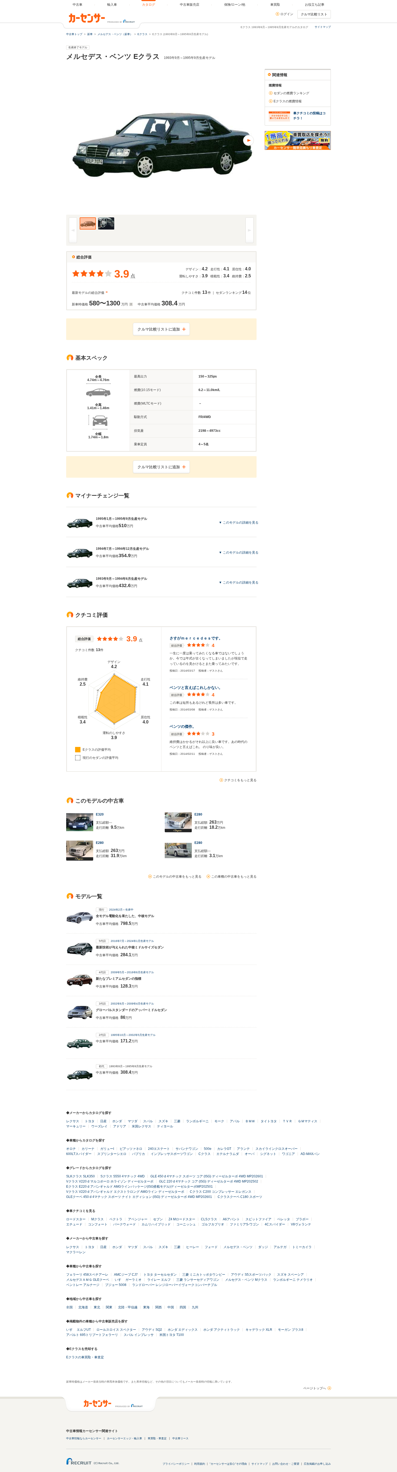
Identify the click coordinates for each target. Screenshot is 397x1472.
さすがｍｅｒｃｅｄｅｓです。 (196, 638)
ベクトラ (115, 1219)
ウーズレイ (99, 1126)
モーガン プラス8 (290, 1329)
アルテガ (280, 1247)
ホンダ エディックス (183, 1329)
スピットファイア (258, 1219)
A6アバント (231, 1219)
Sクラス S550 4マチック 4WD (122, 1176)
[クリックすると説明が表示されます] (130, 304)
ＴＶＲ (287, 1121)
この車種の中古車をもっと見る (234, 876)
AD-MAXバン (310, 1154)
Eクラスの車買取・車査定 (85, 1357)
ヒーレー (192, 1247)
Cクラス (204, 1154)
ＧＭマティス (307, 1121)
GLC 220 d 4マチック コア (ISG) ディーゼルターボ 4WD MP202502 (208, 1181)
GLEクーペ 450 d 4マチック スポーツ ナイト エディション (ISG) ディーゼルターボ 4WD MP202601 (139, 1196)
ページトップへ (314, 1388)
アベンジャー (137, 1219)
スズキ (163, 1121)
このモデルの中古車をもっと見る (177, 876)
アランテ (243, 1148)
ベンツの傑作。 (183, 726)
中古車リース (180, 1438)
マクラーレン (76, 1252)
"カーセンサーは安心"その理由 (228, 1463)
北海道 (83, 1307)
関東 (109, 1307)
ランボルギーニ (197, 1121)
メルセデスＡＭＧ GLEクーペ (87, 1279)
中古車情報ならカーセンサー (83, 1438)
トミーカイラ (302, 1247)
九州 (195, 1307)
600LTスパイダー (79, 1154)
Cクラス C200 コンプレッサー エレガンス (220, 1191)
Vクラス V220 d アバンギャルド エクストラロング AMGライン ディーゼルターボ (125, 1191)
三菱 (177, 1121)
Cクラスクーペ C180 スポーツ (240, 1196)
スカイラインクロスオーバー (276, 1148)
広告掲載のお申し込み (317, 1463)
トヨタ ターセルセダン (160, 1274)
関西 (158, 1307)
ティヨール (165, 1126)
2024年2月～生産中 (121, 909)
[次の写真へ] (209, 140)
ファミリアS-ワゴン (244, 1224)
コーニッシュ (186, 1224)
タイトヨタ (269, 1121)
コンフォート (97, 1224)
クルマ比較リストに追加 (158, 329)
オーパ (249, 1154)
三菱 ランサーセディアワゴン (197, 1279)
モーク (219, 1121)
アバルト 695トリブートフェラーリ (92, 1334)
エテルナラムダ (227, 1154)
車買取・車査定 (157, 1438)
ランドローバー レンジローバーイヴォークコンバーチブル (174, 1284)
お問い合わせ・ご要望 (285, 1463)
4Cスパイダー (275, 1224)
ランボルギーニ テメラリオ (293, 1279)
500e (207, 1148)
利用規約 (199, 1463)
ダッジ (263, 1247)
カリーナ (88, 1148)
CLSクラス (209, 1219)
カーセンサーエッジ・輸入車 (124, 1438)
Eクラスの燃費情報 (288, 101)
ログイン (286, 14)
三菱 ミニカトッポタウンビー (203, 1274)
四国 (183, 1307)
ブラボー (302, 1219)
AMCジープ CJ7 (126, 1274)
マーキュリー (76, 1126)
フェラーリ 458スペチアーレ (87, 1274)
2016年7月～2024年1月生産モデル (132, 940)
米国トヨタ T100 (171, 1334)
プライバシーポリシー (176, 1463)
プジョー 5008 (115, 1284)
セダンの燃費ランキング (291, 93)
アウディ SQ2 (152, 1329)
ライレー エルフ (159, 1279)
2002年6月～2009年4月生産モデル (132, 1003)
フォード (211, 1247)
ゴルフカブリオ (212, 1224)
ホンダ (117, 1121)
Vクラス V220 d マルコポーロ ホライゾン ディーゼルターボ (109, 1181)
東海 (146, 1307)
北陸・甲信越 (127, 1307)
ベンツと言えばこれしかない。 (196, 687)
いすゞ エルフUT (78, 1329)
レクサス (72, 1121)
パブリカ (138, 1154)
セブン (158, 1219)
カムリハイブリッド (156, 1224)
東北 (97, 1307)
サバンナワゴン (187, 1148)
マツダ (132, 1121)
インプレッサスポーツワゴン (172, 1154)
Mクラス (97, 1219)
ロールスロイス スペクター (116, 1329)
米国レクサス (141, 1126)
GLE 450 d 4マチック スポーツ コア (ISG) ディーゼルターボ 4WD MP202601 (206, 1176)
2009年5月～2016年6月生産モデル (132, 972)
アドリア (119, 1126)
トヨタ (90, 1121)
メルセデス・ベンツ (238, 1247)
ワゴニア (288, 1154)
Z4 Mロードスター (182, 1219)
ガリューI (107, 1148)
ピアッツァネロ (131, 1148)
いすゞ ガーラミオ (128, 1279)
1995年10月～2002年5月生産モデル (133, 1034)
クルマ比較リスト (314, 14)
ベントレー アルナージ (82, 1284)
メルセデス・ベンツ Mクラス (246, 1279)
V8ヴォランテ (301, 1224)
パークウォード (124, 1224)
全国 (69, 1307)
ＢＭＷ (250, 1121)
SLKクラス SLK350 (80, 1176)
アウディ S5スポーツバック (251, 1274)
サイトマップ (323, 26)
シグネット (268, 1154)
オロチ (71, 1148)
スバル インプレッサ (139, 1334)
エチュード (74, 1224)
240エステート (159, 1148)
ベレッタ (283, 1219)
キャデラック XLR (258, 1329)
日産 (103, 1121)
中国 (170, 1307)
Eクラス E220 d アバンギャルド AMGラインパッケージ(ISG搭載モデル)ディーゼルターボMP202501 (139, 1186)
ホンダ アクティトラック (221, 1329)
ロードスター (76, 1219)
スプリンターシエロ (111, 1154)
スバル (148, 1121)
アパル (235, 1121)
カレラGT (224, 1148)
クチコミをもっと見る (240, 780)
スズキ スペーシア (290, 1274)
